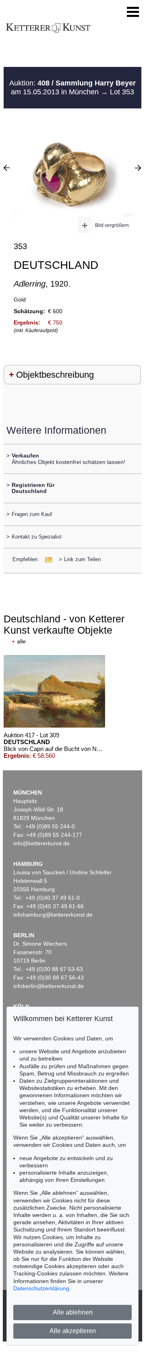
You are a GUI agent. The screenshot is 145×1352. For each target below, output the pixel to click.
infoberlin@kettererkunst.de (48, 986)
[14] (138, 167)
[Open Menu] (133, 12)
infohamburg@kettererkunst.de (53, 914)
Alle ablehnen (73, 1312)
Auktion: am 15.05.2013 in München (72, 87)
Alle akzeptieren (73, 1330)
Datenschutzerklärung (41, 1288)
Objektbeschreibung (55, 375)
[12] (7, 167)
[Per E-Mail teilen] (46, 559)
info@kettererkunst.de (41, 843)
